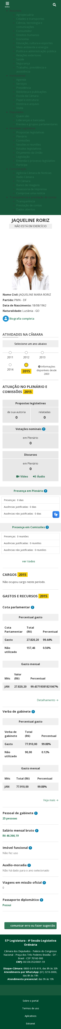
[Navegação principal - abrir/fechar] (7, 4)
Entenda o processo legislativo (35, 161)
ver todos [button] (28, 561)
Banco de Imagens (28, 185)
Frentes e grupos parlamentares (37, 124)
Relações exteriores (28, 55)
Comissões (23, 140)
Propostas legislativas (30, 132)
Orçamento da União (29, 152)
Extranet (30, 1023)
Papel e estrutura (27, 100)
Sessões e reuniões (28, 144)
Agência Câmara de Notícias (34, 173)
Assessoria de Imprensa (31, 189)
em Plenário (28, 491)
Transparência (25, 201)
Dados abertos (25, 209)
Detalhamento (47, 700)
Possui (7, 905)
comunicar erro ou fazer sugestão (32, 925)
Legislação (23, 157)
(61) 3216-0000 (48, 972)
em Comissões (28, 527)
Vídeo (24, 476)
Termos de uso (30, 1008)
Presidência (23, 88)
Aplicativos (30, 1016)
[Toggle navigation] (54, 4)
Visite (19, 108)
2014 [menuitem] (10, 369)
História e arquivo (27, 104)
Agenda (21, 79)
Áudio (40, 476)
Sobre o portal (30, 1000)
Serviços (21, 84)
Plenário (21, 136)
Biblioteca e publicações (31, 92)
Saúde (20, 59)
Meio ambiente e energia (32, 47)
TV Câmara (23, 181)
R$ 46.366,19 (11, 835)
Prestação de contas (29, 205)
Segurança (23, 63)
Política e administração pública (36, 51)
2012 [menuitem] (26, 357)
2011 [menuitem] (10, 357)
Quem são (22, 116)
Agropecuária (25, 15)
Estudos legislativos (28, 148)
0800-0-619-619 (32, 968)
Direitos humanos (27, 35)
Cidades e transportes (30, 19)
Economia (22, 39)
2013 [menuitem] (42, 357)
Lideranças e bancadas (30, 120)
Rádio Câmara (25, 177)
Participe (21, 165)
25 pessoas (10, 818)
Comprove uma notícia (30, 193)
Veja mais (50, 800)
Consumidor (24, 31)
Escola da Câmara (27, 96)
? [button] (43, 429)
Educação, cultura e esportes (34, 43)
